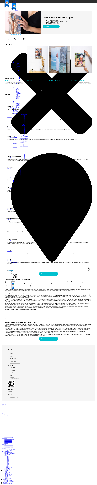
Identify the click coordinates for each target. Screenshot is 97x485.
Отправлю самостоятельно (9, 449)
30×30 (24, 133)
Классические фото (23, 114)
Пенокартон (22, 164)
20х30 (19, 73)
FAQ (11, 375)
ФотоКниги (12, 353)
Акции (11, 368)
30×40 (19, 33)
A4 (18, 34)
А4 (23, 124)
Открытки (12, 356)
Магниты (17, 98)
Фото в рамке (22, 125)
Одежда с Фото (13, 361)
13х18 (24, 117)
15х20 (8, 419)
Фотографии (12, 351)
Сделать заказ (46, 26)
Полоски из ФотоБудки (24, 136)
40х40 (19, 79)
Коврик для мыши (23, 170)
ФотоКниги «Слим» (18, 42)
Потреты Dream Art (23, 150)
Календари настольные (24, 145)
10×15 (24, 127)
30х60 (19, 77)
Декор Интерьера (13, 358)
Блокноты (22, 142)
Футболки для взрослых (9, 481)
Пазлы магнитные (23, 176)
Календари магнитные (24, 144)
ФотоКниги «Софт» (23, 141)
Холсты (21, 153)
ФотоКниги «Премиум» (18, 40)
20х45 (19, 76)
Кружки (17, 92)
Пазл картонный (18, 96)
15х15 (24, 118)
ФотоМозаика (22, 152)
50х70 (24, 163)
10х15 (24, 116)
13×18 (24, 128)
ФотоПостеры (22, 166)
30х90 (19, 78)
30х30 (19, 74)
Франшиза (12, 377)
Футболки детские (18, 104)
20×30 (24, 132)
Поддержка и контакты (14, 378)
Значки (17, 88)
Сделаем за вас (12, 370)
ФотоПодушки (22, 167)
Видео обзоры (12, 373)
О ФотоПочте (12, 367)
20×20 (24, 131)
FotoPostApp (12, 397)
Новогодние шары (23, 172)
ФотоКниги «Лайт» (18, 44)
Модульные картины (23, 165)
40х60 (24, 162)
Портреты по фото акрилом (25, 151)
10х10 (24, 115)
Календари (12, 354)
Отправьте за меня (8, 450)
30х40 (19, 75)
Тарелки (17, 97)
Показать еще (10, 270)
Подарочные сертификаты (15, 363)
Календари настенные (24, 146)
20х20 (24, 120)
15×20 (24, 130)
